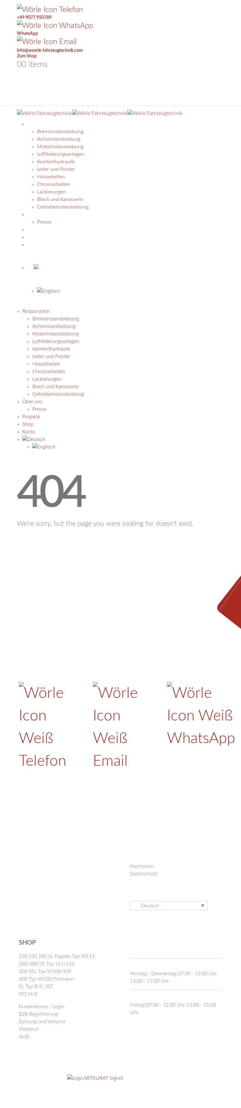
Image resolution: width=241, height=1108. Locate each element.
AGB (24, 1036)
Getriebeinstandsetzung (58, 394)
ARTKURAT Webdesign (149, 1077)
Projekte (31, 416)
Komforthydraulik (56, 161)
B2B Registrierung (38, 1014)
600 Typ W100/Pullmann (46, 978)
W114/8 (28, 994)
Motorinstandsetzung (60, 146)
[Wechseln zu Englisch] (130, 291)
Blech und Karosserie (55, 386)
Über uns (32, 401)
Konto (42, 244)
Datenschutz (143, 873)
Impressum (142, 866)
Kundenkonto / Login (41, 1006)
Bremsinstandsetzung (60, 131)
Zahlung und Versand (42, 1021)
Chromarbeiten (53, 184)
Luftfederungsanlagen (60, 154)
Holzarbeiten (51, 176)
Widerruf (29, 1029)
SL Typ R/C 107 (36, 986)
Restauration (52, 124)
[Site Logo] (100, 113)
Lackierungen (51, 191)
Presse (39, 409)
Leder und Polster (56, 169)
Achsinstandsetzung (58, 139)
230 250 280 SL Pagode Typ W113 (56, 956)
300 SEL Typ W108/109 (45, 971)
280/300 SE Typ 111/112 (46, 963)
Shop (28, 424)
